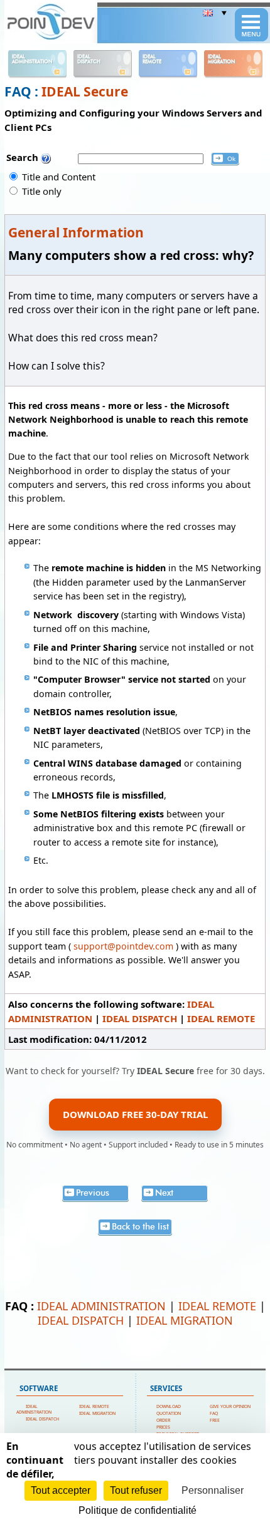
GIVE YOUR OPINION (230, 1406)
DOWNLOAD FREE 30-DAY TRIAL (135, 1114)
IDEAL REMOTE (221, 1018)
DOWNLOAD (168, 1406)
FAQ (214, 1413)
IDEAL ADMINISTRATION (101, 1305)
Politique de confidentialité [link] (137, 1510)
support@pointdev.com (123, 946)
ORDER (163, 1420)
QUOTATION (168, 1413)
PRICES (163, 1427)
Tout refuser (136, 1490)
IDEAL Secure (84, 91)
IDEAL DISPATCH (139, 1018)
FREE (215, 1420)
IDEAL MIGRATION (184, 1320)
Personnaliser (212, 1490)
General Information (76, 232)
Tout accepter (60, 1490)
